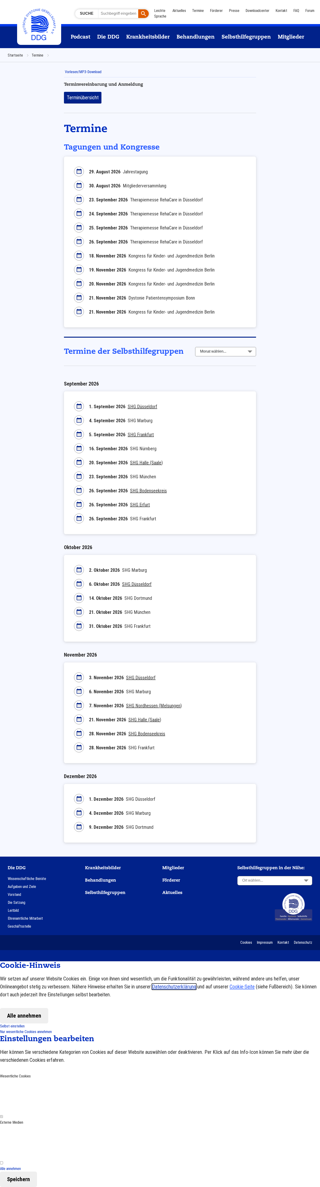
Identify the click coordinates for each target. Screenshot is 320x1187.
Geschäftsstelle (19, 926)
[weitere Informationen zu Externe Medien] (35, 1142)
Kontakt (281, 10)
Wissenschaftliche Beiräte (27, 878)
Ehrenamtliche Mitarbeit (25, 918)
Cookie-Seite (242, 987)
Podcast (80, 37)
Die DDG (108, 37)
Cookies (246, 942)
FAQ (296, 10)
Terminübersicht (83, 97)
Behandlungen (196, 37)
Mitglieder (291, 37)
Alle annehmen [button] (10, 1168)
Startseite (16, 55)
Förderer (216, 10)
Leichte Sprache (160, 13)
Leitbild (13, 910)
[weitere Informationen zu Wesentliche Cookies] (35, 1096)
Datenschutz (303, 942)
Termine (198, 10)
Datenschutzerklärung (174, 987)
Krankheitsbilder (148, 37)
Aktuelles (179, 10)
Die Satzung (16, 902)
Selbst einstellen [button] (12, 1026)
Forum (309, 10)
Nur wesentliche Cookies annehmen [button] (26, 1032)
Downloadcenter (257, 10)
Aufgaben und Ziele (22, 886)
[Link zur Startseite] (293, 907)
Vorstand (14, 894)
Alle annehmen (24, 1015)
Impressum (265, 942)
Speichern (18, 1179)
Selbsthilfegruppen (246, 37)
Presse (234, 10)
